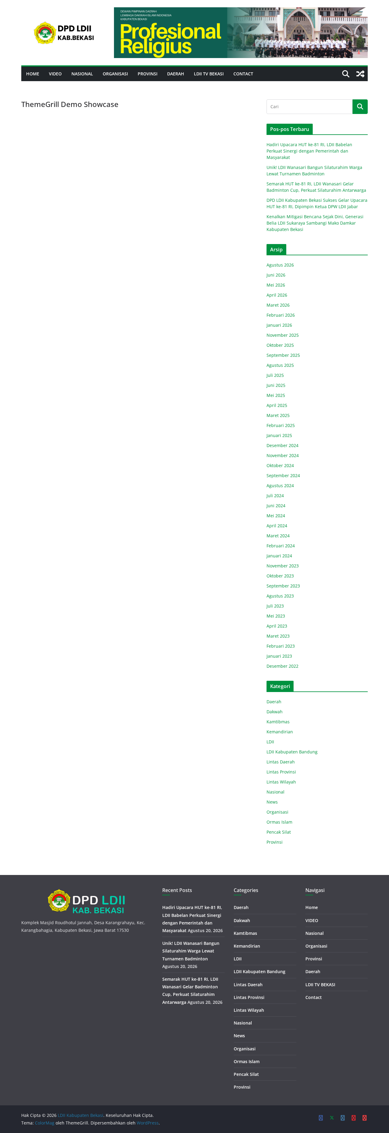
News (272, 802)
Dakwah (275, 712)
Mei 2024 (276, 515)
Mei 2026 (276, 285)
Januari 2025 (279, 435)
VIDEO (55, 74)
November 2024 (283, 455)
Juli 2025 (275, 375)
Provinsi (147, 74)
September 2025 (283, 355)
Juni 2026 (276, 275)
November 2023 (283, 566)
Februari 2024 (281, 546)
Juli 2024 (275, 495)
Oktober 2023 (280, 576)
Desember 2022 (282, 666)
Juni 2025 (276, 385)
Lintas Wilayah (281, 782)
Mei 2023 (276, 616)
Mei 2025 (276, 395)
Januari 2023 (279, 656)
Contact (243, 74)
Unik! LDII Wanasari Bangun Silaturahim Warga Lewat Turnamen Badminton (190, 950)
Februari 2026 (281, 315)
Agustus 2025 (280, 365)
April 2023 (277, 626)
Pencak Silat (279, 832)
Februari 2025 (281, 425)
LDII (270, 742)
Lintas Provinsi (281, 772)
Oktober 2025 (280, 345)
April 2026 (277, 295)
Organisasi (115, 74)
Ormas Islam (279, 822)
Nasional (82, 74)
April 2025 (277, 405)
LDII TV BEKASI (209, 74)
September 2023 (283, 586)
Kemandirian (280, 732)
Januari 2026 (279, 325)
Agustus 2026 (280, 265)
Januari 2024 (279, 556)
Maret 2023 (278, 636)
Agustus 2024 (280, 485)
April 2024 (277, 526)
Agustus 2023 (280, 596)
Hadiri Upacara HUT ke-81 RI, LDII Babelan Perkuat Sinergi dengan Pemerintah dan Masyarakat (309, 151)
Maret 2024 (278, 536)
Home (32, 74)
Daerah (175, 74)
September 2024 (283, 475)
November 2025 (283, 335)
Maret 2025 (278, 415)
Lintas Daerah (281, 762)
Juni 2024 (276, 505)
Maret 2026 (278, 305)
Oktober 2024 (280, 465)
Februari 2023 (281, 646)
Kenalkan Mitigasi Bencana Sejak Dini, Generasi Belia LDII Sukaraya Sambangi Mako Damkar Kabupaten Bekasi (315, 223)
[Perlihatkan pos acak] (360, 74)
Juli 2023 (275, 606)
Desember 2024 (282, 445)
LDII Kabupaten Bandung (292, 752)
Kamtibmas (278, 722)
